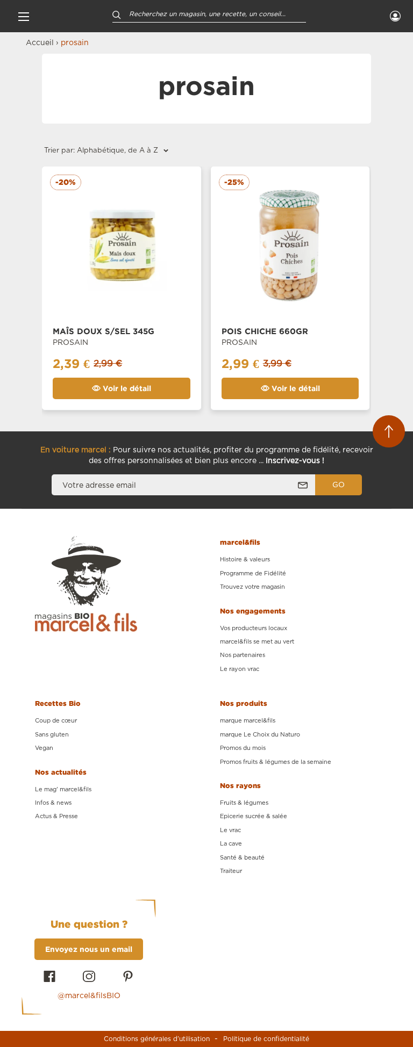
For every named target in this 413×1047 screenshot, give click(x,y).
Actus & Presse (56, 816)
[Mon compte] (395, 16)
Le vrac (230, 830)
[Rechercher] (116, 14)
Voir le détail (126, 388)
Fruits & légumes (244, 803)
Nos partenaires (242, 655)
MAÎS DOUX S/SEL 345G (103, 331)
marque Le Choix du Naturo (260, 735)
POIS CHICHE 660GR (265, 331)
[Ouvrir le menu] (23, 16)
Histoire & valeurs (245, 559)
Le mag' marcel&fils (63, 789)
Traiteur (231, 871)
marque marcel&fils (247, 721)
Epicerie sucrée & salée (253, 816)
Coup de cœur (56, 721)
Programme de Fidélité (253, 573)
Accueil (40, 43)
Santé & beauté (242, 858)
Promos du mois (243, 748)
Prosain (70, 342)
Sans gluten (52, 735)
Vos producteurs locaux (253, 628)
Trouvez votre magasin (252, 587)
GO (338, 485)
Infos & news (53, 803)
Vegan (44, 748)
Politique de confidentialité (266, 1039)
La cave (231, 844)
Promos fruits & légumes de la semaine (275, 762)
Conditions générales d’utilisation (157, 1039)
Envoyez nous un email (88, 949)
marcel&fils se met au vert (257, 642)
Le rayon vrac (239, 669)
